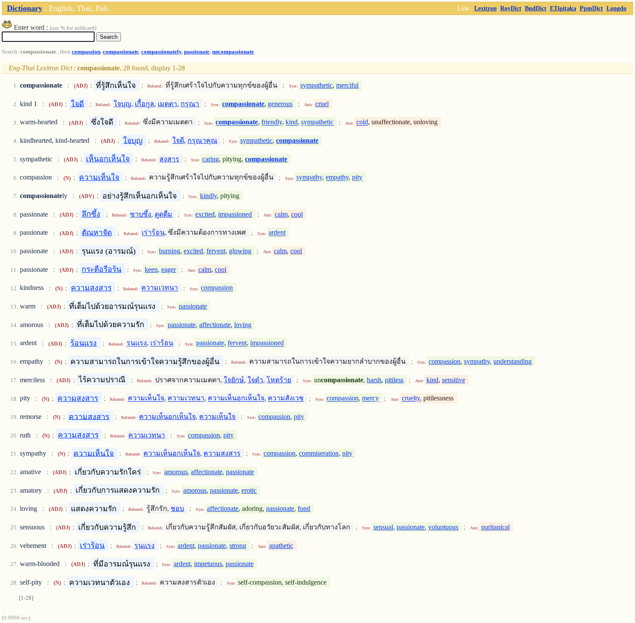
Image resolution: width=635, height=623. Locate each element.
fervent (215, 251)
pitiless (394, 380)
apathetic (281, 545)
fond (304, 508)
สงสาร (169, 159)
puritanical (495, 527)
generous (280, 103)
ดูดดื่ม (163, 214)
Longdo (616, 8)
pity (357, 177)
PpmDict (591, 8)
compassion (86, 52)
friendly (271, 122)
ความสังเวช (286, 398)
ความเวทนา (159, 288)
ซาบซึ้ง (140, 214)
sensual (383, 527)
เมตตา (167, 103)
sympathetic (316, 85)
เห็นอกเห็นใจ (108, 158)
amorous (175, 471)
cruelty (411, 398)
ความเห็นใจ (99, 177)
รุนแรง (137, 343)
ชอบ (177, 508)
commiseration (319, 453)
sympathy (309, 177)
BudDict (535, 8)
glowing (240, 251)
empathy (337, 177)
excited (205, 214)
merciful (347, 85)
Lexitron (485, 8)
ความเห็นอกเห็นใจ (236, 398)
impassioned (235, 214)
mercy (370, 398)
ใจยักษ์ (234, 380)
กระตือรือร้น (101, 269)
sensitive (453, 380)
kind (292, 122)
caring (210, 159)
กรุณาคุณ (202, 140)
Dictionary (24, 8)
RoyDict (510, 8)
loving (242, 324)
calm (281, 214)
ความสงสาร (91, 287)
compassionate (121, 52)
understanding (512, 361)
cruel (322, 103)
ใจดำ (255, 380)
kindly (208, 195)
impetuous (208, 563)
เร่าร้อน (153, 232)
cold (362, 122)
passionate (197, 52)
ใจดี (77, 103)
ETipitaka (563, 8)
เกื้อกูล (144, 103)
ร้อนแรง (83, 343)
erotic (249, 490)
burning (169, 251)
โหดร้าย (279, 380)
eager (168, 269)
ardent (277, 232)
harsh (374, 380)
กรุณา (190, 103)
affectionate (215, 324)
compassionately (161, 52)
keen (151, 269)
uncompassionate (233, 52)
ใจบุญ (122, 103)
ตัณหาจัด (97, 232)
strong (237, 545)
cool (297, 214)
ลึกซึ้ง (91, 214)
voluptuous (443, 527)
